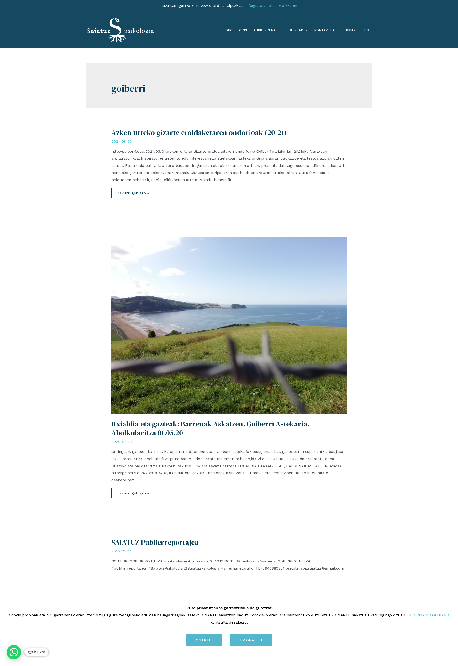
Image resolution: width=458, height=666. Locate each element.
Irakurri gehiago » (132, 193)
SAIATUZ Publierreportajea (154, 542)
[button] (14, 652)
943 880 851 (288, 6)
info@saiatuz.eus (260, 6)
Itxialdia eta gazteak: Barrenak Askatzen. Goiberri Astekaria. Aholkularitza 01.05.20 (210, 428)
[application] (305, 30)
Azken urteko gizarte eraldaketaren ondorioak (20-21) (198, 132)
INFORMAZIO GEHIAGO (428, 615)
